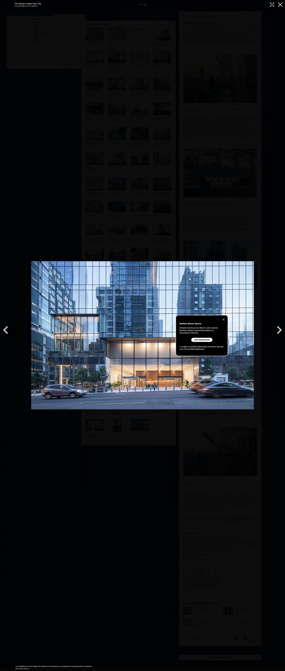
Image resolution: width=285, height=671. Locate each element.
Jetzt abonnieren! (202, 340)
